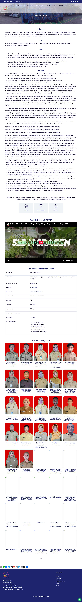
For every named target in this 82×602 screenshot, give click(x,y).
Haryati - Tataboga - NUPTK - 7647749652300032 (55, 443)
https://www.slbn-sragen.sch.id (37, 296)
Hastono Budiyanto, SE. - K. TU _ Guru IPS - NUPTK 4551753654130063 (70, 443)
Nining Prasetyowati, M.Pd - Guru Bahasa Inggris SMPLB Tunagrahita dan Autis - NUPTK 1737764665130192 (55, 552)
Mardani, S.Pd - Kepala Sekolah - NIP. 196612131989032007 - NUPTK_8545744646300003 (55, 525)
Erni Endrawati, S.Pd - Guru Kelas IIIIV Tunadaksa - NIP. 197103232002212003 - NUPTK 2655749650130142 (41, 418)
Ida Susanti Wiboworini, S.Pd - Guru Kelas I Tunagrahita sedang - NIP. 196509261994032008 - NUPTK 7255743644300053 (55, 472)
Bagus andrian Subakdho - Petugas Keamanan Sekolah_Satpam (26, 390)
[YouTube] (77, 1)
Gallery (71, 5)
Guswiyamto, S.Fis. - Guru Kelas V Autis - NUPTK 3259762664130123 (12, 443)
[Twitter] (73, 1)
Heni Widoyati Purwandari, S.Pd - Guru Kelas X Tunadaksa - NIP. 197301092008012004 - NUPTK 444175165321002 (12, 472)
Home (12, 5)
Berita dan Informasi (29, 5)
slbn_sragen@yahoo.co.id (36, 291)
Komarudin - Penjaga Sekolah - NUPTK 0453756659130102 (26, 524)
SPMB (48, 5)
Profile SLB (19, 5)
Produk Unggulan (40, 5)
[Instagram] (75, 1)
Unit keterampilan (63, 5)
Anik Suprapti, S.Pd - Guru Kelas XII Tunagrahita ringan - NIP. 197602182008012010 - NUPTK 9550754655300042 (55, 365)
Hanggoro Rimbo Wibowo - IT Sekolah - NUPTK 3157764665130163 (26, 443)
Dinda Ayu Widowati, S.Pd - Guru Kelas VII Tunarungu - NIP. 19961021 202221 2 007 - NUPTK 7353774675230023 (70, 391)
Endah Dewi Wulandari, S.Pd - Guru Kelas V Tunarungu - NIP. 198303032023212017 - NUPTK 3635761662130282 (26, 418)
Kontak (12, 10)
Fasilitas (55, 5)
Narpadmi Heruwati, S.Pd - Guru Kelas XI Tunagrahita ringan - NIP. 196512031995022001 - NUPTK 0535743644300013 (41, 552)
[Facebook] (71, 1)
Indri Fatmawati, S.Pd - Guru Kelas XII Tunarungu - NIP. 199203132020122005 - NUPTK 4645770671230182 (12, 498)
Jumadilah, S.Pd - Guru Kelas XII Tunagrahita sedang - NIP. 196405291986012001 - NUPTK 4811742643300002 (70, 498)
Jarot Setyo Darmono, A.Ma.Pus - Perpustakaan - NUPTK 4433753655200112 (41, 497)
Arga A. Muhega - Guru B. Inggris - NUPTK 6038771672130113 (70, 363)
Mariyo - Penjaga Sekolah (11, 549)
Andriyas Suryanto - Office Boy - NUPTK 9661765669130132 (26, 363)
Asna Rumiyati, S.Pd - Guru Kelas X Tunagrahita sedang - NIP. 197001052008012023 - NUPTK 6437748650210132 (12, 391)
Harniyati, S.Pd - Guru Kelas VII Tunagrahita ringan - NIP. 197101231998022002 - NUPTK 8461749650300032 (41, 445)
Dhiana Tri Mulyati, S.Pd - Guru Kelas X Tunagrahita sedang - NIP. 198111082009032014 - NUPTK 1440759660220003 (55, 391)
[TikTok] (78, 1)
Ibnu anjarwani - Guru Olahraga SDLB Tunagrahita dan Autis (26, 470)
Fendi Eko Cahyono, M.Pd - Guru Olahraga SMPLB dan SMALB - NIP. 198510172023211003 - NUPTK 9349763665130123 (70, 418)
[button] (44, 5)
